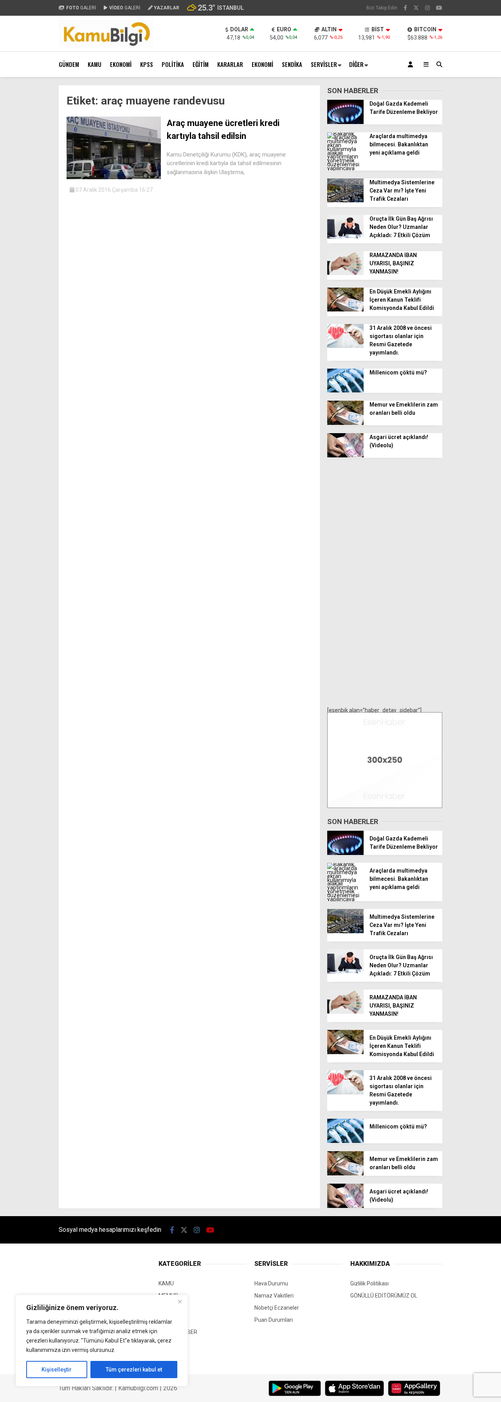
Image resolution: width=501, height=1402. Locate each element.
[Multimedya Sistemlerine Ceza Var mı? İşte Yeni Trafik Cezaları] (345, 200)
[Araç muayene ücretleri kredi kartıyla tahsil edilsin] (114, 177)
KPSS (146, 64)
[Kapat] (179, 1301)
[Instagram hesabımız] (427, 8)
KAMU (94, 64)
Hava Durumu (271, 1283)
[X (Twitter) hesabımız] (416, 8)
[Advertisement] (384, 583)
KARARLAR (230, 64)
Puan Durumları (273, 1320)
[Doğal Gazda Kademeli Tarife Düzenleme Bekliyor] (345, 122)
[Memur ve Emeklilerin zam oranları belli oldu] (345, 423)
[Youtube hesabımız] (439, 8)
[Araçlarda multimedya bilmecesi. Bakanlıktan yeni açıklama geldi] (345, 168)
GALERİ (81, 8)
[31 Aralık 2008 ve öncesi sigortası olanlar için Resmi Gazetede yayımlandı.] (345, 346)
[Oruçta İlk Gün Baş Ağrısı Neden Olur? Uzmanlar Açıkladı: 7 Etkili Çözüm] (345, 237)
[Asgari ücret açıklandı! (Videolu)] (345, 455)
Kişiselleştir (56, 1369)
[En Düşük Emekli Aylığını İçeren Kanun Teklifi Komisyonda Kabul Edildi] (345, 309)
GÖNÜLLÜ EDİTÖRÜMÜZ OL (383, 1295)
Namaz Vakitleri (274, 1295)
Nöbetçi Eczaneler (276, 1308)
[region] (102, 1340)
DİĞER (356, 64)
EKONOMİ (121, 64)
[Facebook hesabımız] (405, 8)
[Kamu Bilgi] (106, 45)
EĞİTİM (201, 64)
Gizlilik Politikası (369, 1283)
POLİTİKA (173, 64)
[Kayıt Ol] (412, 64)
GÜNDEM (69, 64)
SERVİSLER (324, 64)
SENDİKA (292, 64)
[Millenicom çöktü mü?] (345, 390)
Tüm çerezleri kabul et (134, 1369)
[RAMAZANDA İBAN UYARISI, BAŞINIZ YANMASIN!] (345, 273)
